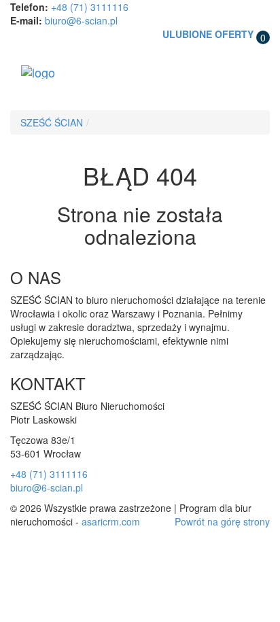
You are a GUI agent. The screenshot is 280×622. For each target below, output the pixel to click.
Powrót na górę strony (222, 521)
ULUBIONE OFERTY (207, 34)
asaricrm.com (111, 521)
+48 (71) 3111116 (89, 7)
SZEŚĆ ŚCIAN (51, 122)
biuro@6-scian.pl (81, 20)
